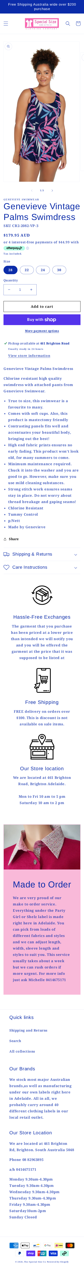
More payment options (42, 331)
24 (43, 270)
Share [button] (14, 539)
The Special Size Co (35, 1261)
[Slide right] (52, 190)
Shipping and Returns (28, 1030)
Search (15, 1041)
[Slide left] (32, 190)
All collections (22, 1051)
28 (10, 270)
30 (59, 270)
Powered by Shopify (58, 1261)
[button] (6, 23)
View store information (29, 355)
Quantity (11, 280)
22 (27, 270)
